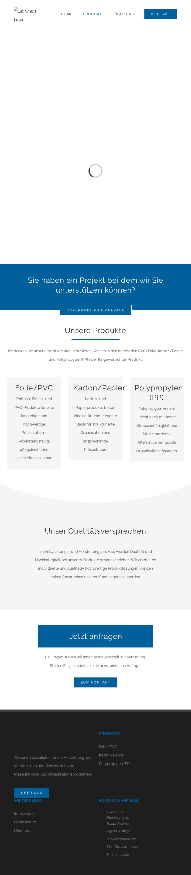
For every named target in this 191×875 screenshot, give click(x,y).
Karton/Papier (111, 755)
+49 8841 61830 (118, 831)
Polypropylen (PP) (115, 764)
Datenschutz (25, 822)
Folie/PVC (108, 747)
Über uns (22, 831)
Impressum (24, 814)
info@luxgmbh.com (121, 839)
